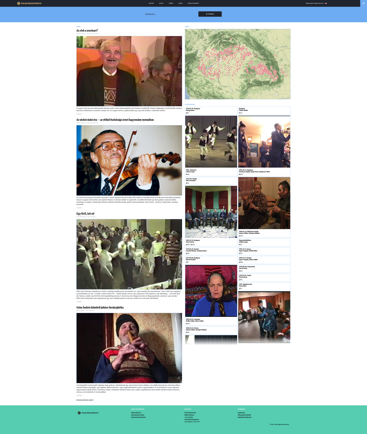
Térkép (171, 3)
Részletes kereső (193, 3)
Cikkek (180, 3)
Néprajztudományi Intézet (138, 417)
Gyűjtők (151, 3)
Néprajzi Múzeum (136, 412)
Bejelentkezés (310, 3)
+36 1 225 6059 (188, 417)
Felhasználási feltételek (244, 415)
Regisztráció (318, 3)
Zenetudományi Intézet (137, 415)
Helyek (161, 3)
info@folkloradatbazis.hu (191, 419)
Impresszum (241, 412)
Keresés (211, 14)
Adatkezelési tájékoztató (244, 417)
